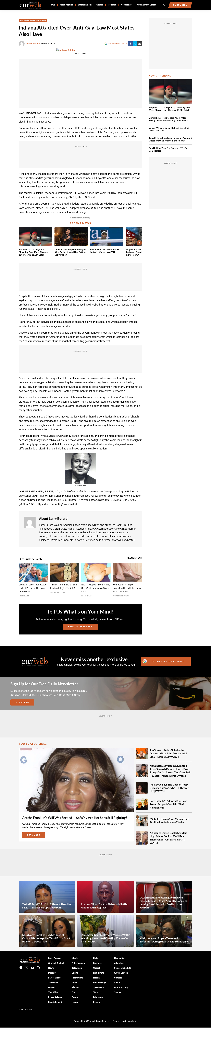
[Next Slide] (139, 242)
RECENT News (80, 223)
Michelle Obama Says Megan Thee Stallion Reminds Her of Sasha (169, 820)
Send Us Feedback (80, 626)
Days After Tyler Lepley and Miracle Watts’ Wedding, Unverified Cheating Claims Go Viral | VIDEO (105, 938)
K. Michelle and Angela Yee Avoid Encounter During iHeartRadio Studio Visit (163, 940)
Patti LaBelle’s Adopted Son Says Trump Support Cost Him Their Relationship (168, 804)
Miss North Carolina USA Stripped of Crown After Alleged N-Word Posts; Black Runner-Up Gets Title (46, 938)
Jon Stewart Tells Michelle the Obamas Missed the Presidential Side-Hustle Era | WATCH (168, 753)
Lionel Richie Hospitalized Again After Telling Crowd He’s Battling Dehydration (70, 252)
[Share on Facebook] (130, 43)
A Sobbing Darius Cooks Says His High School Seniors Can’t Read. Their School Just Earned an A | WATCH (168, 837)
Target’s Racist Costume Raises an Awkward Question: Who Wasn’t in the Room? (170, 139)
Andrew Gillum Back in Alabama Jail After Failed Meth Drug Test (104, 906)
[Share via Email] (139, 43)
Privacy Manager (25, 1009)
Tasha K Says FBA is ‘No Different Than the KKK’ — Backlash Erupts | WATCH (46, 906)
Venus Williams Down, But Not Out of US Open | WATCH (105, 250)
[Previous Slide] (21, 242)
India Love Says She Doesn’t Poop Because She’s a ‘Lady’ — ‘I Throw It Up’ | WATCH (169, 788)
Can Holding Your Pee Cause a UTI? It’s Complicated (168, 149)
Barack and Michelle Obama (33, 20)
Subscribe (22, 702)
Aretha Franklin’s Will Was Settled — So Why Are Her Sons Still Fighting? (74, 818)
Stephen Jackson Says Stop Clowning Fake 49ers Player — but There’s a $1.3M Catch (33, 252)
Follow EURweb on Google (168, 661)
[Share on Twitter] (135, 43)
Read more (36, 835)
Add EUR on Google (117, 44)
